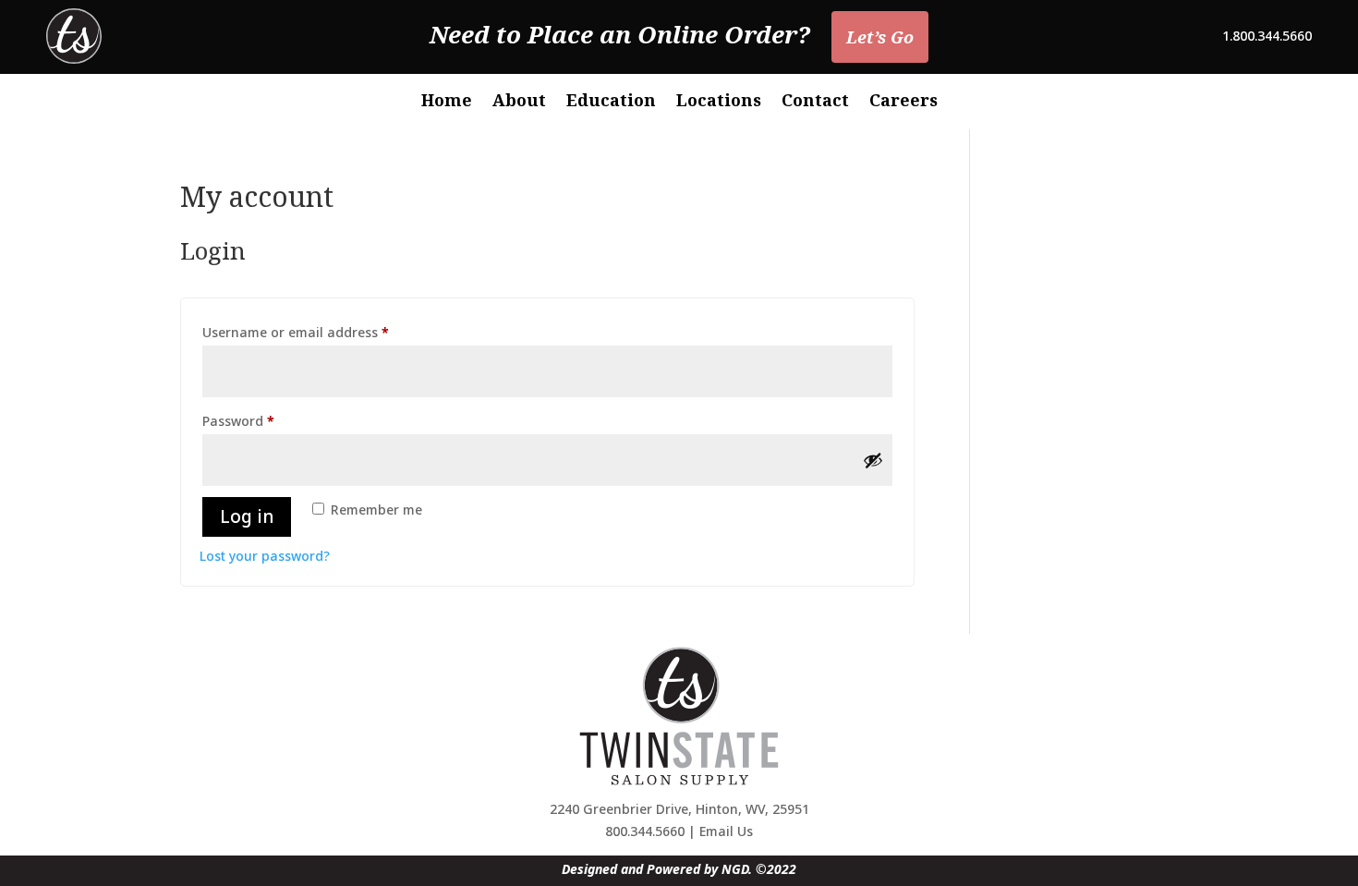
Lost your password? (265, 555)
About (519, 102)
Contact (815, 102)
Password (266, 420)
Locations (718, 102)
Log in (246, 516)
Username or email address (323, 331)
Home (446, 102)
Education (611, 102)
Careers (903, 102)
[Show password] (873, 460)
